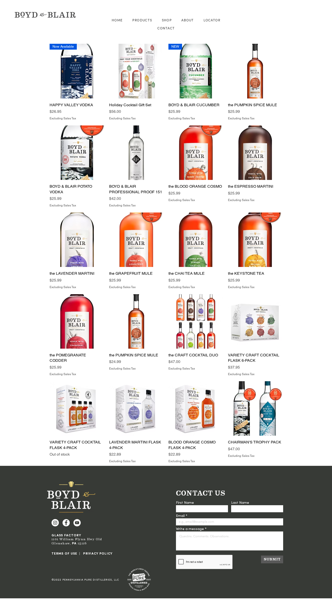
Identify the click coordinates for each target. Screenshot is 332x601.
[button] (142, 20)
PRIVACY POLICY (98, 553)
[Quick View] (136, 71)
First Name (185, 503)
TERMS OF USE (64, 553)
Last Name (240, 503)
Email (180, 516)
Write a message (190, 529)
